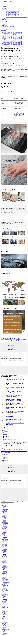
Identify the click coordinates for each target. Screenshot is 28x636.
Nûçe (4, 18)
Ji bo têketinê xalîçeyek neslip (12, 11)
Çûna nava (5, 20)
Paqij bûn (5, 21)
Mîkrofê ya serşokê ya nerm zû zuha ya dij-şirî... (14, 384)
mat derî (16, 451)
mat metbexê (11, 451)
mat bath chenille (4, 451)
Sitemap (23, 449)
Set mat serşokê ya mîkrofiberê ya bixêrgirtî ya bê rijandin (14, 399)
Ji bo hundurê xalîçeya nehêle (12, 12)
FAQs (4, 19)
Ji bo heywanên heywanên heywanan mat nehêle (16, 17)
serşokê (2, 452)
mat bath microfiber (22, 451)
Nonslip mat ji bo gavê (11, 15)
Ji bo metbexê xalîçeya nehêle (12, 14)
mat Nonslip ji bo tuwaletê (11, 13)
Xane (4, 8)
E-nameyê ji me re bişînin (6, 81)
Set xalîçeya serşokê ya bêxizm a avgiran (12, 338)
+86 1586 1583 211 (7, 1)
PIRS (2, 448)
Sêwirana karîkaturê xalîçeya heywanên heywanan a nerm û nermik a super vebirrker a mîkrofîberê (13, 340)
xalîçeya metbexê (8, 452)
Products (5, 9)
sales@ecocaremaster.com (12, 440)
